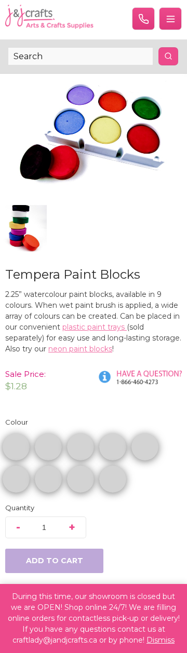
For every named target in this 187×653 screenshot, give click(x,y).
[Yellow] (80, 446)
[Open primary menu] (170, 18)
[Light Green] (144, 446)
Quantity (19, 508)
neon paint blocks (80, 348)
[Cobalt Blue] (112, 446)
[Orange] (48, 446)
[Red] (16, 446)
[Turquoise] (16, 479)
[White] (112, 479)
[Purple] (48, 479)
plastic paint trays (94, 327)
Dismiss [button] (160, 640)
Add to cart (54, 560)
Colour (16, 422)
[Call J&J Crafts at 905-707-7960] (143, 18)
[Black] (80, 479)
